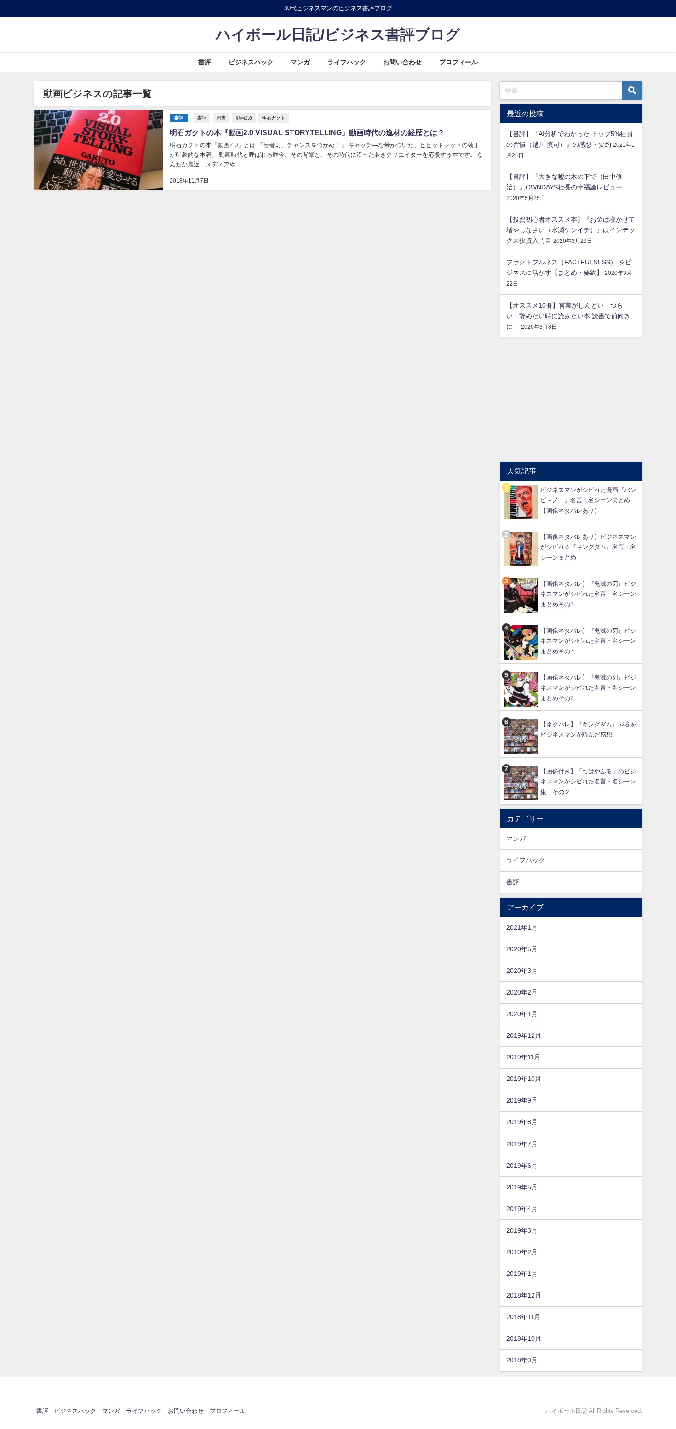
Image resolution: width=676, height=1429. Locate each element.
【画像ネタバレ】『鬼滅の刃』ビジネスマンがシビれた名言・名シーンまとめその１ (588, 641)
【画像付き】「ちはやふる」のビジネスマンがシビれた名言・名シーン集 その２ (588, 781)
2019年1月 (522, 1273)
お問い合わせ (402, 62)
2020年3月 (522, 970)
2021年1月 (522, 927)
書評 (204, 62)
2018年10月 (523, 1338)
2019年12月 (523, 1035)
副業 (221, 117)
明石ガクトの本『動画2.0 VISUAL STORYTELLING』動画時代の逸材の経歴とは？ (307, 132)
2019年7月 (522, 1144)
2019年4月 (522, 1209)
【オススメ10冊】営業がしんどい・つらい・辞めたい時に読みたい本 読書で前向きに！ (568, 316)
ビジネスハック (251, 62)
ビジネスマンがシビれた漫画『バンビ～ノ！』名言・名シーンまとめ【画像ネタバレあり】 (588, 500)
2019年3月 (522, 1230)
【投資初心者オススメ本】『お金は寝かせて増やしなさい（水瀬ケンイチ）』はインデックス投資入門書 (570, 230)
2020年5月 (522, 949)
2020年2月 (522, 992)
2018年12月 (523, 1295)
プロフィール (458, 62)
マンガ (300, 62)
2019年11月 (523, 1057)
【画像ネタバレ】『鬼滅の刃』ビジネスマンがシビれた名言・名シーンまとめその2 (588, 687)
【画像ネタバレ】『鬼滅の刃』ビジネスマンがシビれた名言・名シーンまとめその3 (588, 594)
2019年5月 (522, 1187)
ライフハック (346, 62)
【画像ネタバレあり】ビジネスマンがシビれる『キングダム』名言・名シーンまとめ (588, 547)
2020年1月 (522, 1014)
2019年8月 (522, 1122)
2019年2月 (522, 1252)
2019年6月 (522, 1165)
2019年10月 (523, 1078)
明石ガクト (273, 117)
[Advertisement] (571, 399)
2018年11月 (523, 1317)
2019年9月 (522, 1100)
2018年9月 (522, 1360)
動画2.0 (244, 117)
